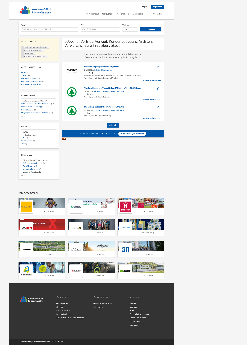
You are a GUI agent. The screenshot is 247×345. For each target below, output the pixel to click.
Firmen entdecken (122, 14)
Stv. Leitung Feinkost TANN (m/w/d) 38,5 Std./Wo (104, 107)
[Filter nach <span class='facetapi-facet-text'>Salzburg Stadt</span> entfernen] (22, 53)
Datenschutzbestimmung (140, 314)
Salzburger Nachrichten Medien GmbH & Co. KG (44, 342)
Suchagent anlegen (63, 314)
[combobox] (49, 29)
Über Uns (133, 307)
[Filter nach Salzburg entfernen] (22, 132)
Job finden (60, 307)
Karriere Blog (138, 14)
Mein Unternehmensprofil (103, 303)
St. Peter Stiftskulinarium (103, 70)
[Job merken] (159, 67)
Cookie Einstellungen (138, 318)
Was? (23, 25)
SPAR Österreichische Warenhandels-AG (109, 91)
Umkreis (125, 25)
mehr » (23, 116)
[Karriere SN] (36, 10)
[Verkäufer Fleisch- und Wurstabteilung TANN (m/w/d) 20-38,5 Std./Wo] (72, 92)
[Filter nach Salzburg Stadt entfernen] (24, 135)
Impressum (134, 325)
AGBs (132, 311)
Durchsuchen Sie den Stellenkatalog (70, 318)
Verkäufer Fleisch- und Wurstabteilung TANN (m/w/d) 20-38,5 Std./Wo (112, 88)
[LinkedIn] (28, 309)
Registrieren (157, 7)
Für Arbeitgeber (156, 14)
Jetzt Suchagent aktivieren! (133, 133)
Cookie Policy (135, 321)
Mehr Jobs (113, 125)
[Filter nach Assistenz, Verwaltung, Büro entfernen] (22, 172)
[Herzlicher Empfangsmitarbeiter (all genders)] (72, 70)
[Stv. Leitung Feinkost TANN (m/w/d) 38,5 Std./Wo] (72, 111)
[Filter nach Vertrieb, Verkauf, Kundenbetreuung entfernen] (22, 160)
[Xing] (25, 309)
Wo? (82, 25)
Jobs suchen (107, 14)
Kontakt (133, 303)
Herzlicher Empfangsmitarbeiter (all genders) (101, 67)
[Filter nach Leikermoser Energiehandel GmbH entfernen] (22, 101)
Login (144, 7)
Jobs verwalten (98, 307)
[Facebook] (20, 309)
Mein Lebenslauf (92, 14)
